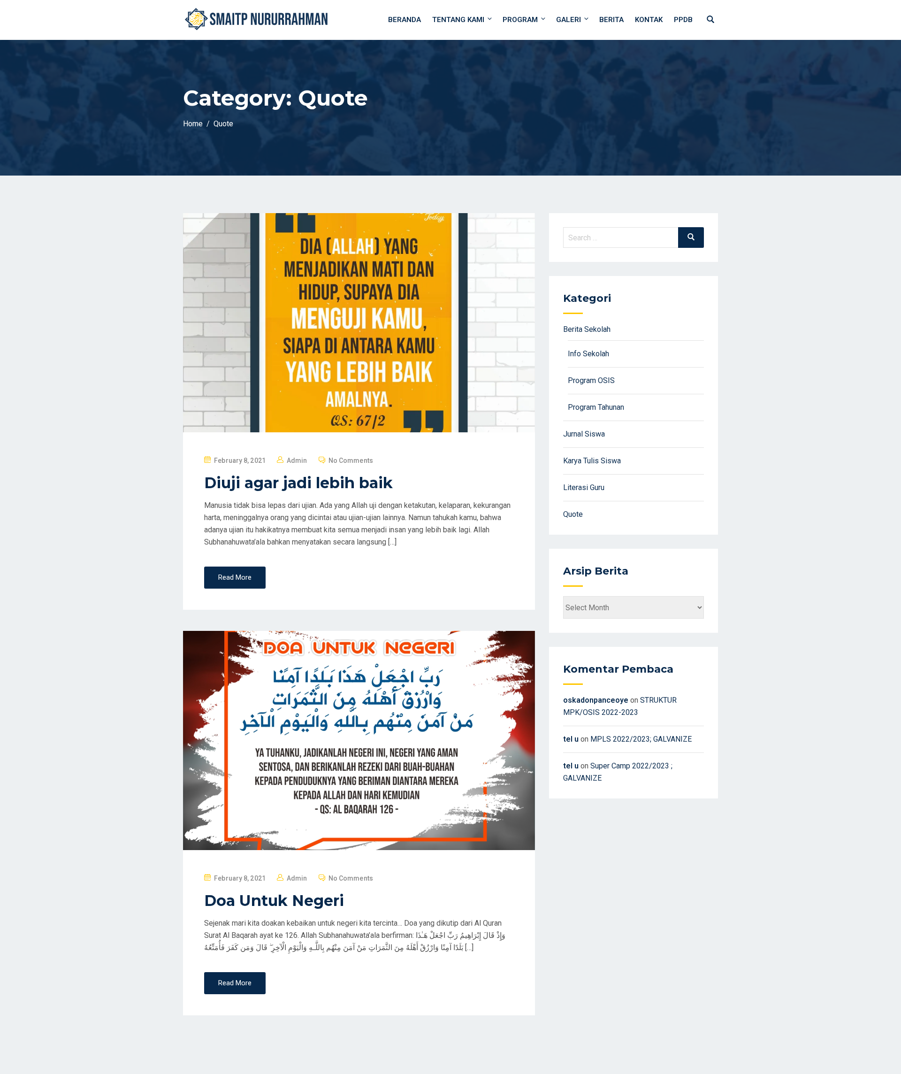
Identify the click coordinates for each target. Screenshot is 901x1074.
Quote (573, 514)
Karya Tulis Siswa (592, 460)
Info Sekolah (588, 353)
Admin (297, 460)
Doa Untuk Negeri (274, 900)
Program (520, 19)
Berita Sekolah (587, 329)
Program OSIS (591, 380)
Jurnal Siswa (584, 434)
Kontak (649, 19)
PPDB (683, 19)
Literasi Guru (583, 487)
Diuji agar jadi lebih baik (298, 483)
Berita (611, 19)
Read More (235, 577)
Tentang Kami (458, 19)
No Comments (350, 460)
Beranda (404, 19)
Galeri (568, 19)
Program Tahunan (596, 407)
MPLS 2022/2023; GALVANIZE (641, 739)
